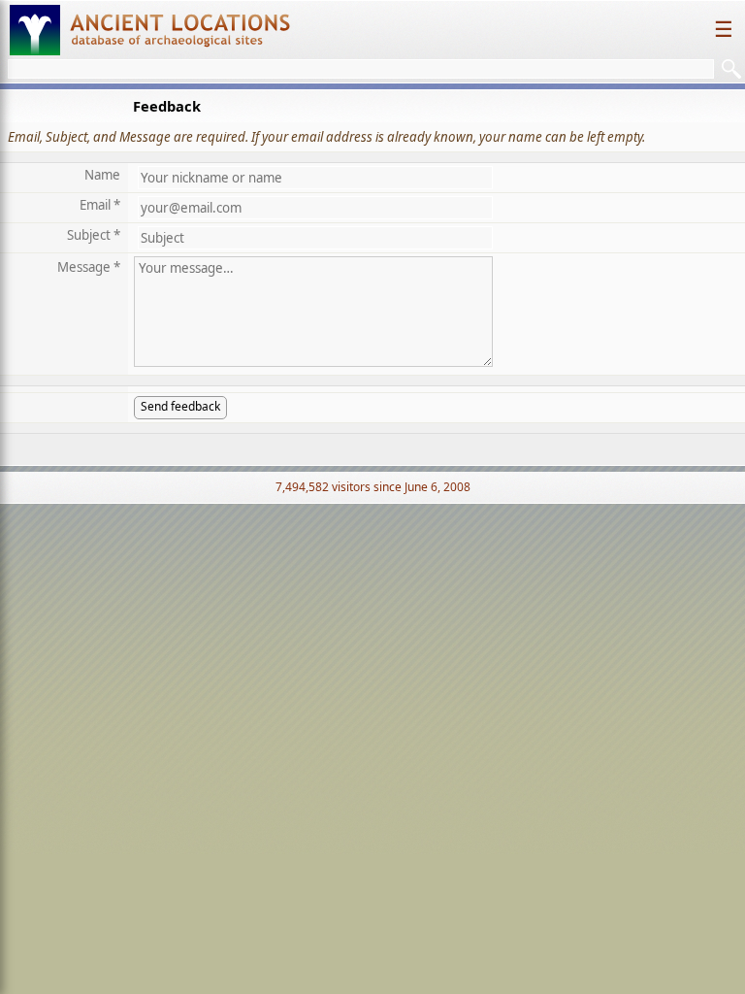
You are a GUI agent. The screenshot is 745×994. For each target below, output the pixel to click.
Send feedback (180, 406)
